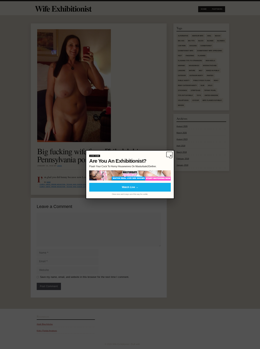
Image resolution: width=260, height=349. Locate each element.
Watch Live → (130, 187)
